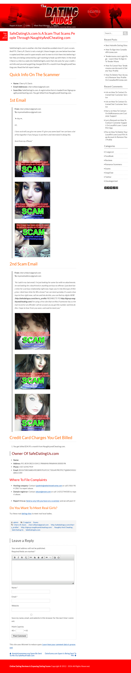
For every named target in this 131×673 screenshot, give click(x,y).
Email (15, 597)
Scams (35, 522)
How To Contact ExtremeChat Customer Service (116, 95)
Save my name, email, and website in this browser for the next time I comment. (43, 619)
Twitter (108, 177)
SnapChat (109, 173)
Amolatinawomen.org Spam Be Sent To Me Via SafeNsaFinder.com (26, 654)
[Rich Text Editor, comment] (43, 570)
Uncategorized (111, 181)
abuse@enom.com (43, 491)
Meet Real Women (42, 25)
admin (15, 522)
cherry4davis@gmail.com (39, 525)
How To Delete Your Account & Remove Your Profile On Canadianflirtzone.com (116, 77)
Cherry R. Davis (20, 525)
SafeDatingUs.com (33, 530)
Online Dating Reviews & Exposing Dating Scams (30, 666)
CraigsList (27, 522)
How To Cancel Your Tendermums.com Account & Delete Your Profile (116, 68)
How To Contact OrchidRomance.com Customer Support (116, 113)
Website (15, 605)
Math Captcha (18, 626)
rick (106, 92)
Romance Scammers (113, 164)
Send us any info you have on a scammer (42, 501)
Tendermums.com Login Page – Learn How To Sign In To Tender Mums (116, 59)
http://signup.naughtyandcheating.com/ (36, 527)
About (55, 25)
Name (15, 587)
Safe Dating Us (17, 530)
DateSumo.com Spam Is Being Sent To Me (60, 654)
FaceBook (109, 156)
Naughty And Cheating (63, 527)
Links (28, 25)
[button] (15, 557)
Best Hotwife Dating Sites (116, 45)
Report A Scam (16, 25)
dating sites (26, 513)
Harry (107, 111)
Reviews (108, 160)
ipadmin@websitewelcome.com (49, 485)
